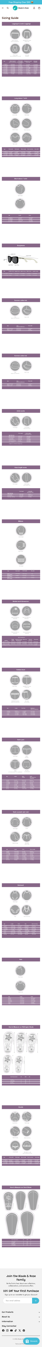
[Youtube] (11, 1330)
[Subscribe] (35, 1301)
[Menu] (2, 8)
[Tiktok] (15, 1330)
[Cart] (39, 8)
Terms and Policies (21, 1344)
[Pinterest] (23, 1330)
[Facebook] (3, 1330)
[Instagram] (7, 1330)
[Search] (7, 8)
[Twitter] (19, 1330)
